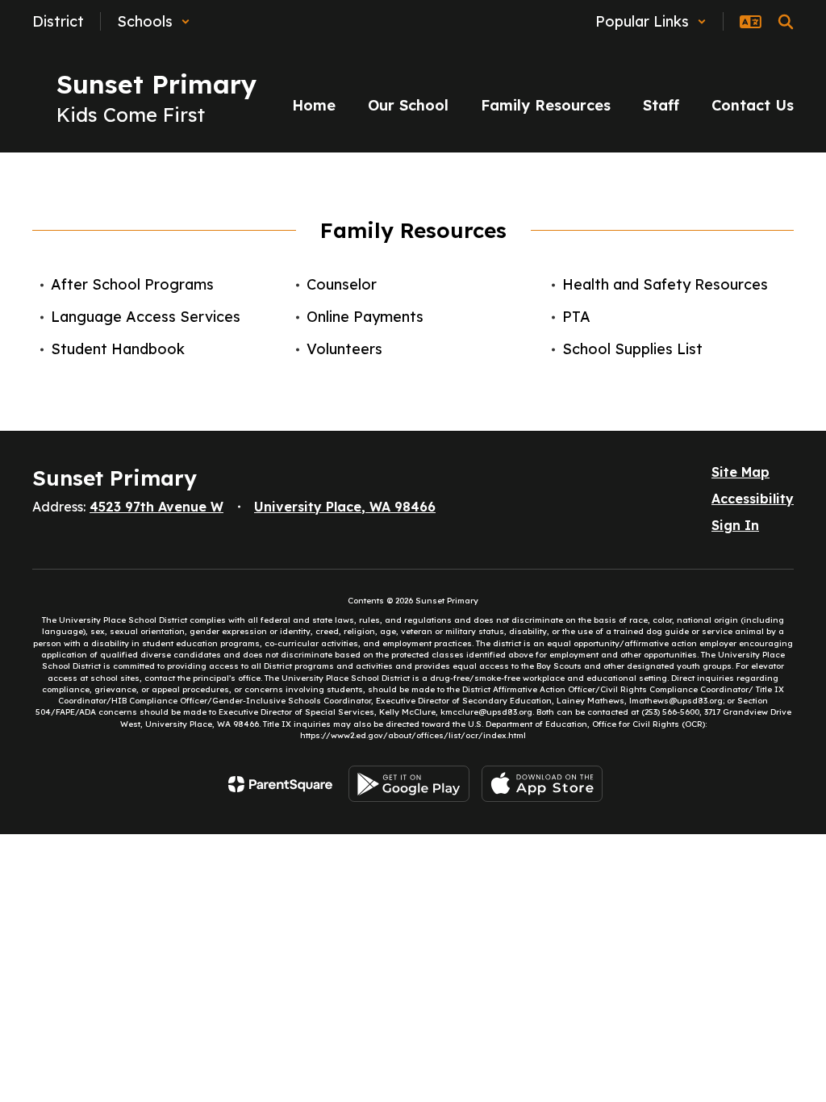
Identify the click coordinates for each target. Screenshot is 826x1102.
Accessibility (752, 498)
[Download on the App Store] (542, 784)
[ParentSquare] (280, 784)
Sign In (735, 525)
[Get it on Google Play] (408, 784)
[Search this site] (786, 22)
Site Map (740, 472)
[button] (153, 21)
